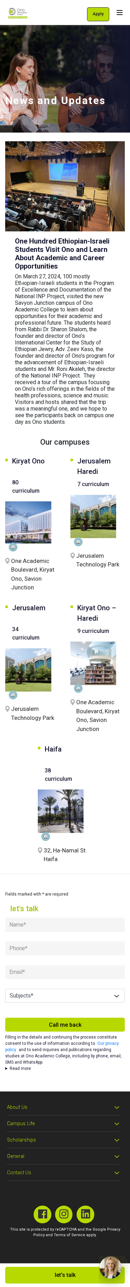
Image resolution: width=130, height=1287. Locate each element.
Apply (98, 13)
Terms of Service (69, 1235)
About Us (17, 1107)
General (15, 1156)
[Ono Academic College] (17, 13)
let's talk (65, 1275)
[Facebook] (42, 1214)
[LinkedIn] (85, 1214)
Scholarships (21, 1140)
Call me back (65, 1025)
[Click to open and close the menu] (119, 12)
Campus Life (21, 1124)
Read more (20, 1068)
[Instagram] (64, 1214)
